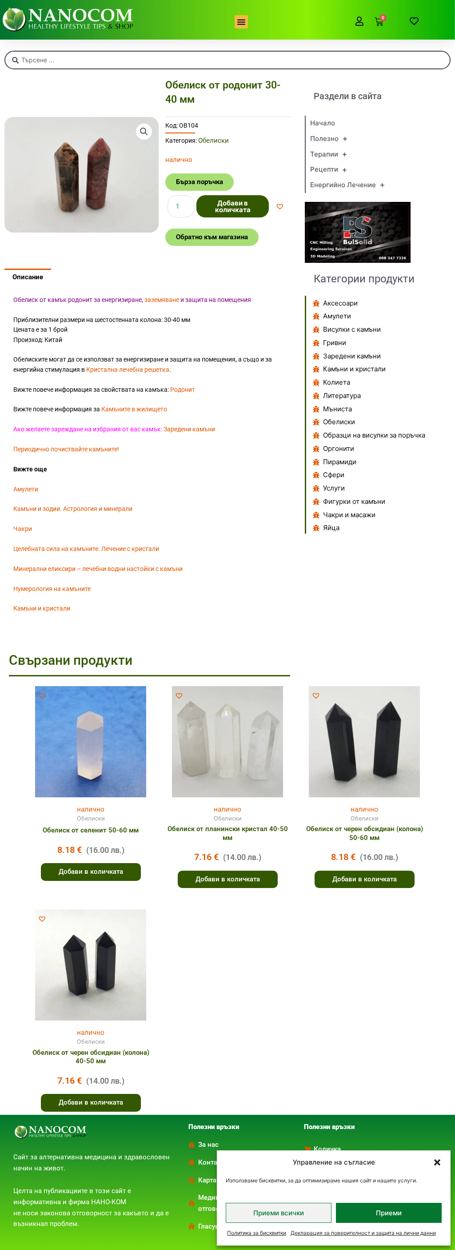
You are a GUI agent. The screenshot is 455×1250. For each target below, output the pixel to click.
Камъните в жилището (134, 409)
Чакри (22, 528)
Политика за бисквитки (256, 1233)
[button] (437, 1162)
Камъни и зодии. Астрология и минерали (72, 508)
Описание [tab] (27, 277)
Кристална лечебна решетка (127, 369)
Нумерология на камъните (52, 588)
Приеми (389, 1213)
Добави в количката (233, 206)
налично (90, 809)
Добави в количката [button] (91, 872)
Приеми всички (278, 1213)
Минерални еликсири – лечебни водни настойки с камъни (98, 568)
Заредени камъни (189, 429)
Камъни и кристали (41, 608)
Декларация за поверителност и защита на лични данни (363, 1233)
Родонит (182, 389)
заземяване (161, 299)
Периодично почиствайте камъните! (66, 449)
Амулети (25, 489)
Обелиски (213, 141)
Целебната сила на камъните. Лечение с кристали (86, 548)
